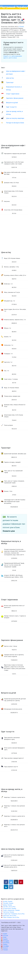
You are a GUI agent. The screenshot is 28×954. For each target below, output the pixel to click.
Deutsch (5, 948)
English (5, 933)
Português (6, 941)
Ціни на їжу (10, 78)
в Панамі (21, 26)
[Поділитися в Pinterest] (21, 882)
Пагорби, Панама (8, 903)
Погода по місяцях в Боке (15, 123)
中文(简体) (6, 946)
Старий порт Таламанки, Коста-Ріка (13, 914)
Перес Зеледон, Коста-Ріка (11, 917)
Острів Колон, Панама (9, 908)
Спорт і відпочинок (12, 94)
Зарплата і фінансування (14, 98)
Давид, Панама (7, 905)
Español (5, 939)
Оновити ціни (9, 531)
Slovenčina (6, 942)
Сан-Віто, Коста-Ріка (9, 906)
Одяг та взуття (11, 107)
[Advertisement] (14, 135)
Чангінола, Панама (8, 912)
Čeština (5, 944)
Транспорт (10, 82)
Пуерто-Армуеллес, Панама (11, 910)
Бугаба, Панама (7, 901)
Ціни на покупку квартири (15, 118)
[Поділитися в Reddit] (11, 887)
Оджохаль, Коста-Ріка (9, 915)
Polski (4, 937)
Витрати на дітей (12, 102)
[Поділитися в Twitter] (11, 882)
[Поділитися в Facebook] (6, 882)
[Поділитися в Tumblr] (16, 882)
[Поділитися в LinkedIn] (6, 887)
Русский (5, 935)
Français (5, 949)
